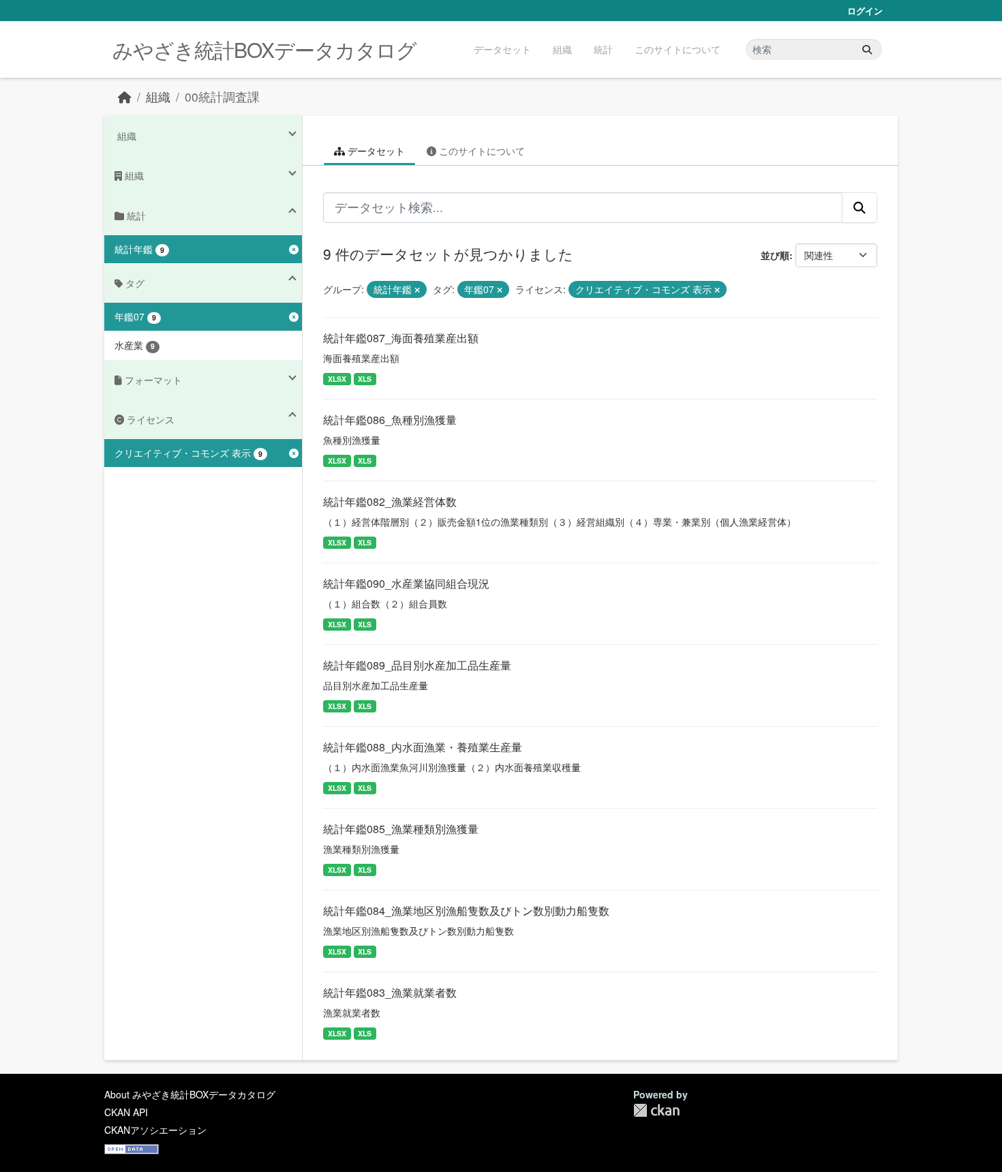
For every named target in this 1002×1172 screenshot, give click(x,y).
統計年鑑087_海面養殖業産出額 (401, 338)
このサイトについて (677, 49)
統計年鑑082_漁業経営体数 (390, 501)
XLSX (337, 379)
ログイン (865, 10)
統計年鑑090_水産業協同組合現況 (406, 583)
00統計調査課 (222, 96)
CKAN (656, 1110)
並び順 (775, 255)
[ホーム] (125, 96)
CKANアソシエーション (155, 1130)
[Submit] (867, 49)
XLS (364, 379)
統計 (603, 49)
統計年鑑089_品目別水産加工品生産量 (417, 665)
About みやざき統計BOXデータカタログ (189, 1094)
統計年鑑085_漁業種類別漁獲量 (401, 829)
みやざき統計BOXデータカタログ (264, 49)
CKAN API (126, 1112)
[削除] (417, 289)
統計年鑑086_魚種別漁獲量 (390, 419)
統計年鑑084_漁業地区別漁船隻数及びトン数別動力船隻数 (466, 910)
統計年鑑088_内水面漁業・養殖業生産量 (422, 747)
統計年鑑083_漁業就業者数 (390, 992)
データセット (502, 49)
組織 (562, 49)
